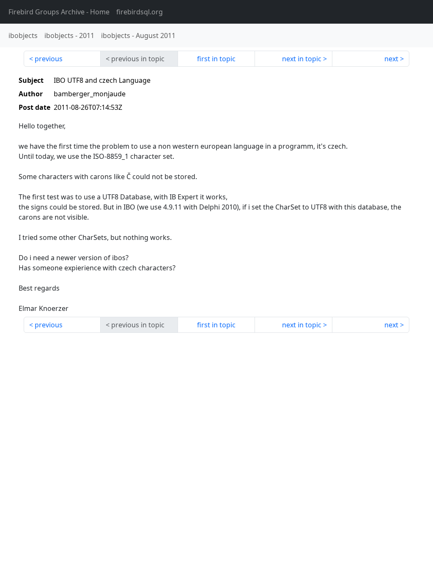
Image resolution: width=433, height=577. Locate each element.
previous (49, 58)
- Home (59, 11)
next (391, 58)
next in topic (301, 58)
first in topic (216, 58)
